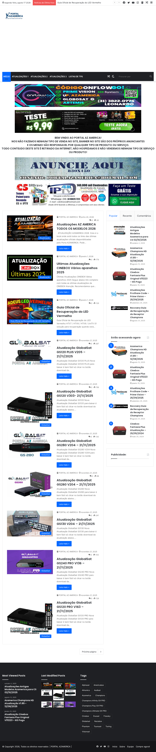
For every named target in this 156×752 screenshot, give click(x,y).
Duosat (96, 716)
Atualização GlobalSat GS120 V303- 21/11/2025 (75, 393)
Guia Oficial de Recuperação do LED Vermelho (79, 2)
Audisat (97, 690)
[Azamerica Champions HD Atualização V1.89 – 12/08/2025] (119, 252)
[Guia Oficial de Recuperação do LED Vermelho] (70, 685)
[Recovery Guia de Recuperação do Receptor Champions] (119, 308)
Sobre (122, 746)
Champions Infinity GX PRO (93, 700)
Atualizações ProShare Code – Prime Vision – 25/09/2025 (139, 295)
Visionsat (86, 731)
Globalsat (86, 721)
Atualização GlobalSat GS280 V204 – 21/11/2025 (76, 443)
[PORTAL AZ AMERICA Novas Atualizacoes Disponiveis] (13, 16)
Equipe (130, 746)
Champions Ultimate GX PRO (94, 711)
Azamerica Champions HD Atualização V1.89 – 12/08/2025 (138, 254)
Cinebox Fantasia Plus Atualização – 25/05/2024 (138, 428)
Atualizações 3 (58, 76)
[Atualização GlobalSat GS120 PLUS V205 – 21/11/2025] (46, 693)
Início (6, 76)
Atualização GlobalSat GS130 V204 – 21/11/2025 (76, 521)
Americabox (99, 685)
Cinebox (85, 716)
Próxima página (89, 651)
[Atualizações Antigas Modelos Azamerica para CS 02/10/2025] (119, 230)
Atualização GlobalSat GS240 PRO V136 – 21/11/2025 (74, 563)
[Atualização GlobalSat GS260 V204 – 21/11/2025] (46, 704)
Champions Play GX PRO (92, 706)
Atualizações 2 (39, 76)
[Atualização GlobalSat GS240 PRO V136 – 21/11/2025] (70, 704)
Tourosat (97, 726)
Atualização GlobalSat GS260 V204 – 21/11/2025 (76, 482)
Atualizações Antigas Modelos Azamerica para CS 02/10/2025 (139, 233)
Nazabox (98, 721)
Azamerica (86, 695)
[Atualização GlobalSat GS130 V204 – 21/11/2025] (58, 704)
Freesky (107, 716)
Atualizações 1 (20, 76)
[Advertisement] (78, 49)
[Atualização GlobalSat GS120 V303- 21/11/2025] (58, 695)
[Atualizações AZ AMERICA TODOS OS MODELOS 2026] (46, 685)
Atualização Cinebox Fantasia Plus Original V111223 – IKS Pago (138, 275)
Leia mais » (64, 248)
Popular (113, 215)
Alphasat (85, 685)
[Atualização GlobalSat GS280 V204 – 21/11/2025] (70, 693)
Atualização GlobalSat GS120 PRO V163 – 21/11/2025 (74, 606)
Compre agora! (143, 746)
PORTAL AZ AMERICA (68, 217)
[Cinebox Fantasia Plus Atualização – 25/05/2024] (119, 430)
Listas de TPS (76, 76)
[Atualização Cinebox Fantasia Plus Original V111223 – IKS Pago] (119, 276)
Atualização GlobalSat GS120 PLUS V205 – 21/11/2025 (74, 352)
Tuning (108, 726)
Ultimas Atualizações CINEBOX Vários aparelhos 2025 (77, 268)
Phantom (86, 726)
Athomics (86, 690)
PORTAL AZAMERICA (60, 746)
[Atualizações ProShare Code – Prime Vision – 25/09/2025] (119, 294)
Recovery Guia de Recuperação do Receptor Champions (139, 312)
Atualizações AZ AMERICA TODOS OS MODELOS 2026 (76, 226)
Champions (100, 695)
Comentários (144, 215)
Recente (127, 215)
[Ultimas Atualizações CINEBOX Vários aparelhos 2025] (58, 685)
